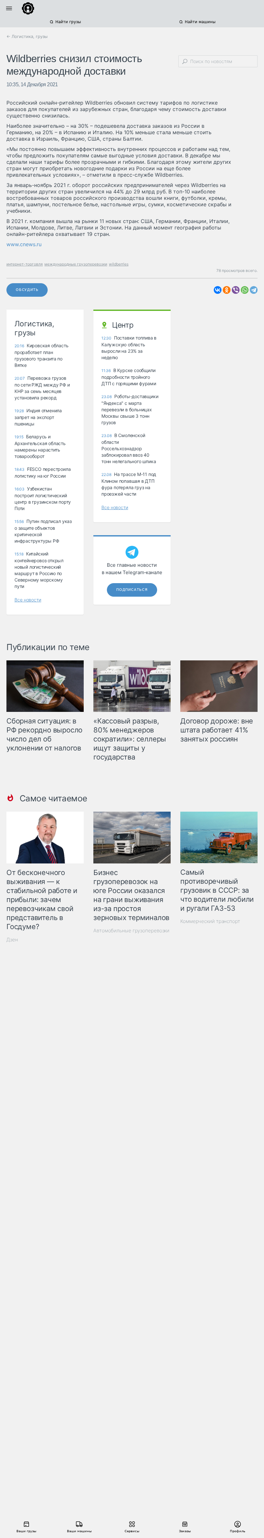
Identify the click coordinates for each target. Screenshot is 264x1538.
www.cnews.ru (24, 244)
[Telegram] (254, 290)
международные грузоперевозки (75, 264)
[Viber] (236, 290)
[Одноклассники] (227, 290)
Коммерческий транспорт (210, 921)
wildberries (118, 264)
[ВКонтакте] (218, 290)
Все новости (27, 599)
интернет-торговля (24, 264)
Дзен (12, 940)
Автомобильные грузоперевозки (131, 930)
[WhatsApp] (245, 290)
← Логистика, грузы (27, 36)
